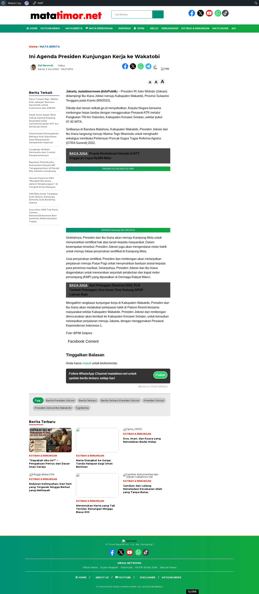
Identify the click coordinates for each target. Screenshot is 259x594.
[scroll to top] (248, 588)
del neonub (45, 65)
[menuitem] (3, 3)
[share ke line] (157, 68)
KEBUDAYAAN (169, 28)
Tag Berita (82, 407)
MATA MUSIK (220, 28)
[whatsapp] (218, 15)
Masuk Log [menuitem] (14, 3)
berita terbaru (88, 400)
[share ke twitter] (134, 68)
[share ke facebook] (126, 68)
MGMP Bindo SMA (146, 567)
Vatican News (50, 28)
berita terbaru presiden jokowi (120, 400)
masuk (86, 363)
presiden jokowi (154, 400)
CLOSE (192, 591)
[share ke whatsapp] (141, 68)
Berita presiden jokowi (60, 400)
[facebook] (192, 15)
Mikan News (90, 567)
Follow (160, 375)
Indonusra (127, 567)
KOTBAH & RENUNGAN (195, 28)
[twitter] (201, 15)
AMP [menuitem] (40, 3)
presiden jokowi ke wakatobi (53, 407)
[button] (150, 82)
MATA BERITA (50, 46)
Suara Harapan (109, 567)
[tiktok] (226, 15)
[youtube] (210, 15)
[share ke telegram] (149, 68)
